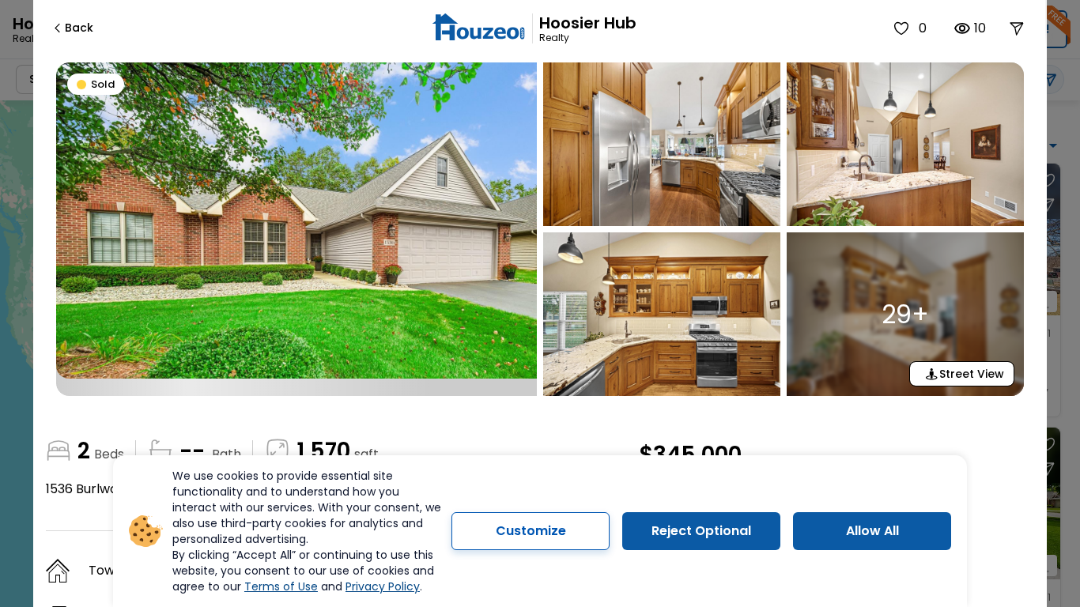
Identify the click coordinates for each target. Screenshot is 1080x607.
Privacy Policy (383, 586)
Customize (531, 531)
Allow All (872, 531)
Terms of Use (281, 586)
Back (79, 28)
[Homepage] (478, 28)
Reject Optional (701, 531)
